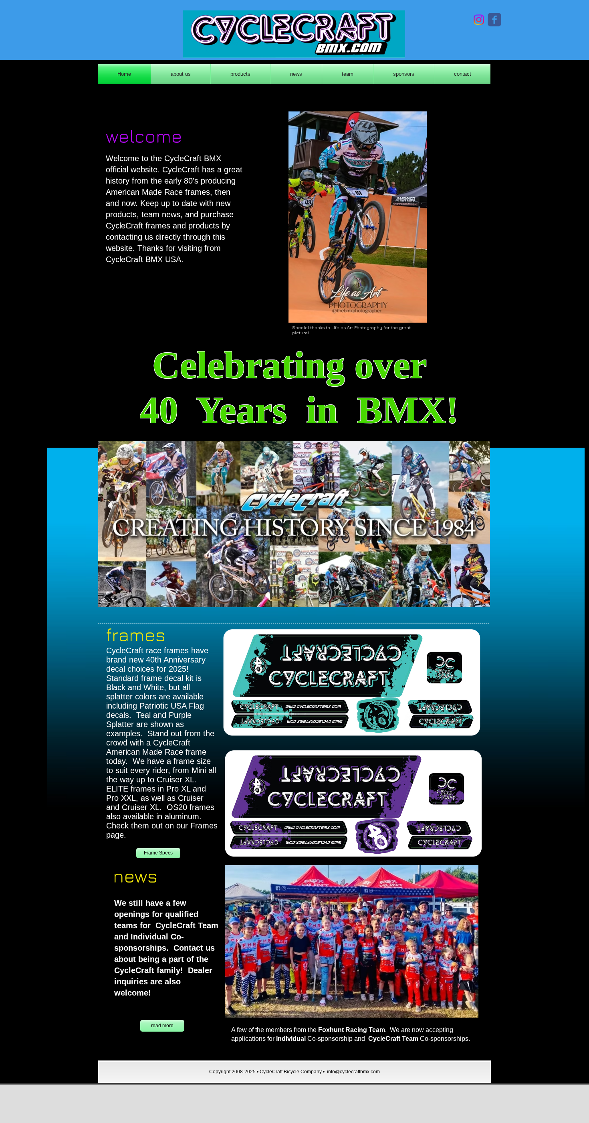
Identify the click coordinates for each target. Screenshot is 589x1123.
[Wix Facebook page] (494, 19)
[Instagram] (479, 19)
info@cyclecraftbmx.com (353, 1072)
